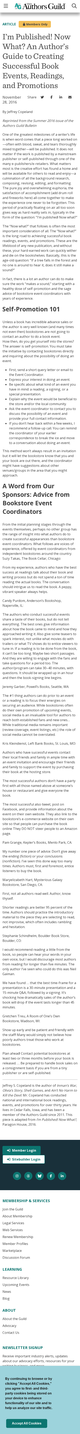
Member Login (24, 1150)
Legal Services (13, 1223)
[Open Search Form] (74, 6)
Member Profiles (15, 1243)
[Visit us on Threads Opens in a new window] (28, 1176)
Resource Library (15, 1278)
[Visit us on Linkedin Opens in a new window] (62, 1176)
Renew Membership (17, 1237)
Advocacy (9, 1325)
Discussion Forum (16, 1257)
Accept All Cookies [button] (26, 1423)
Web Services (12, 1230)
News (6, 1291)
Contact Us (10, 1332)
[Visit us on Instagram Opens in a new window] (17, 1176)
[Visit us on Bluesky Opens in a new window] (40, 1176)
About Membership (17, 1216)
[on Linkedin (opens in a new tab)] (61, 97)
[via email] (70, 97)
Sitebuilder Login (26, 1159)
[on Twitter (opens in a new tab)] (43, 97)
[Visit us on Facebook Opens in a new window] (51, 1176)
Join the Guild (12, 1209)
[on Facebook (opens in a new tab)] (52, 97)
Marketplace (12, 1250)
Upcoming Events (15, 1284)
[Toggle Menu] (6, 6)
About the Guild (14, 1319)
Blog (6, 1298)
